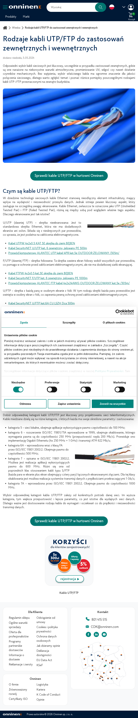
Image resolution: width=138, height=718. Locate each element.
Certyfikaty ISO (18, 699)
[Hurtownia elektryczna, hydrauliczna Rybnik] (100, 678)
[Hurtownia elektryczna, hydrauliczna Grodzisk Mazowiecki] (110, 663)
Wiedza (16, 27)
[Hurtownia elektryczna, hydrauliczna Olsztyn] (108, 650)
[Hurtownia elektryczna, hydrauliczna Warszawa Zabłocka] (113, 661)
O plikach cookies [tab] (114, 322)
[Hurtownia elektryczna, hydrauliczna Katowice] (102, 677)
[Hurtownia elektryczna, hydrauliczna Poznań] (92, 660)
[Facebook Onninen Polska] (88, 635)
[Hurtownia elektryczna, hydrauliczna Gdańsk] (101, 646)
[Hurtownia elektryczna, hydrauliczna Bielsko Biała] (103, 680)
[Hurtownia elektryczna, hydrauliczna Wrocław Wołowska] (92, 670)
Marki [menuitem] (26, 16)
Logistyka (42, 684)
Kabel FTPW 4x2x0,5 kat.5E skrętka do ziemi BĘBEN (40, 273)
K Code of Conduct (48, 694)
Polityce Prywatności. (109, 370)
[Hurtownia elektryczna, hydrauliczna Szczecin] (82, 652)
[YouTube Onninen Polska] (104, 635)
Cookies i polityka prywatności (47, 629)
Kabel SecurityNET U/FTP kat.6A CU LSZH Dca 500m (41, 303)
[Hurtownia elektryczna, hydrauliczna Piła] (91, 655)
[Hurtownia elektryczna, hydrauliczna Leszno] (92, 666)
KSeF (39, 665)
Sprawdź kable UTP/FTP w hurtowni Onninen (69, 175)
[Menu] (5, 7)
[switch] (52, 389)
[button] (100, 7)
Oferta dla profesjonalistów (19, 634)
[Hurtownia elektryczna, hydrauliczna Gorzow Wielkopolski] (84, 659)
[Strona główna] (5, 27)
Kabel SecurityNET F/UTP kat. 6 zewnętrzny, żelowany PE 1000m (48, 278)
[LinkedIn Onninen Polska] (96, 635)
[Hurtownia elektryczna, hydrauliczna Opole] (97, 674)
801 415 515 (99, 620)
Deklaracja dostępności (43, 653)
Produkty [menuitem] (10, 16)
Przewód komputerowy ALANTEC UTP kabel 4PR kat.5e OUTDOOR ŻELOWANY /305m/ (63, 253)
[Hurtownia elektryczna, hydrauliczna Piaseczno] (111, 664)
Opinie (40, 699)
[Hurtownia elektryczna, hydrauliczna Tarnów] (111, 679)
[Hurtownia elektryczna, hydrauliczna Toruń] (100, 656)
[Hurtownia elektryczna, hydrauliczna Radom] (112, 668)
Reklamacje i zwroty (21, 664)
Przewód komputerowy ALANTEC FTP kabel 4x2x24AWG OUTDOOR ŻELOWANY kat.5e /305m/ (69, 283)
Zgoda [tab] (24, 322)
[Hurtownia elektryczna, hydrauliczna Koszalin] (89, 647)
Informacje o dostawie (16, 657)
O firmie (14, 684)
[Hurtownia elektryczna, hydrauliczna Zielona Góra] (85, 665)
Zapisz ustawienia (69, 403)
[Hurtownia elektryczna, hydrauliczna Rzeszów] (117, 678)
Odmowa (25, 403)
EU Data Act (44, 660)
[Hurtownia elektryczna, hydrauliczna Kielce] (110, 672)
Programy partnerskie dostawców (16, 646)
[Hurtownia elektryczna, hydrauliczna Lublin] (119, 669)
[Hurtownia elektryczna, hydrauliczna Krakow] (108, 678)
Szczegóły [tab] (69, 322)
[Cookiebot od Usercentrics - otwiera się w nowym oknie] (118, 312)
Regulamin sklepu (19, 618)
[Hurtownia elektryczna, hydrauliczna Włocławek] (102, 659)
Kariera (40, 689)
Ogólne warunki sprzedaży (18, 625)
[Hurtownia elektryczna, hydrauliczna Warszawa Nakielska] (111, 661)
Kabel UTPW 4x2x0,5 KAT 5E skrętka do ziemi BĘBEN (41, 243)
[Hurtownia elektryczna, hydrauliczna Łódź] (104, 666)
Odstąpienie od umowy (45, 620)
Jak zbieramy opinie (48, 646)
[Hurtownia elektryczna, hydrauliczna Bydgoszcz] (98, 655)
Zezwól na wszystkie (113, 403)
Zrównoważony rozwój (18, 692)
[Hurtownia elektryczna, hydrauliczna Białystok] (121, 655)
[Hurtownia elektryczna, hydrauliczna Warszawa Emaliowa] (112, 662)
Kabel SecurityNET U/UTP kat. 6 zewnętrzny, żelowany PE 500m (47, 248)
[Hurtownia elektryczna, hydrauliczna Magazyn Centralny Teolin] (105, 665)
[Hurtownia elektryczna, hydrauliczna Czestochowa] (104, 673)
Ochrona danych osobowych (46, 639)
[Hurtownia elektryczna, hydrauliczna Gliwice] (101, 676)
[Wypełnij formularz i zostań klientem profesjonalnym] (69, 584)
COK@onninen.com (105, 627)
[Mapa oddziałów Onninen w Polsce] (102, 685)
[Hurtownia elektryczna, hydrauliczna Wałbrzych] (90, 673)
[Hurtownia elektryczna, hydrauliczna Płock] (106, 661)
